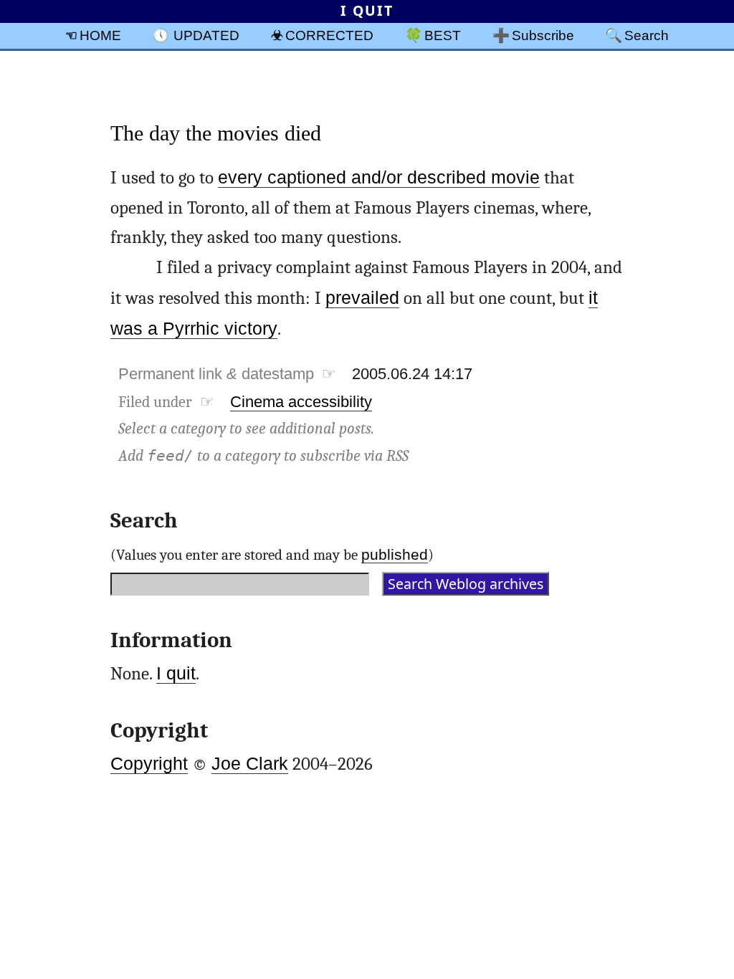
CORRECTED (329, 35)
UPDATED (206, 35)
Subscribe (543, 35)
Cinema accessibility (301, 402)
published (394, 554)
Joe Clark (249, 763)
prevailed (362, 297)
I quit (176, 673)
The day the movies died (215, 133)
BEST (442, 35)
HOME (100, 35)
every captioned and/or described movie (379, 177)
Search (646, 35)
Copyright (149, 763)
